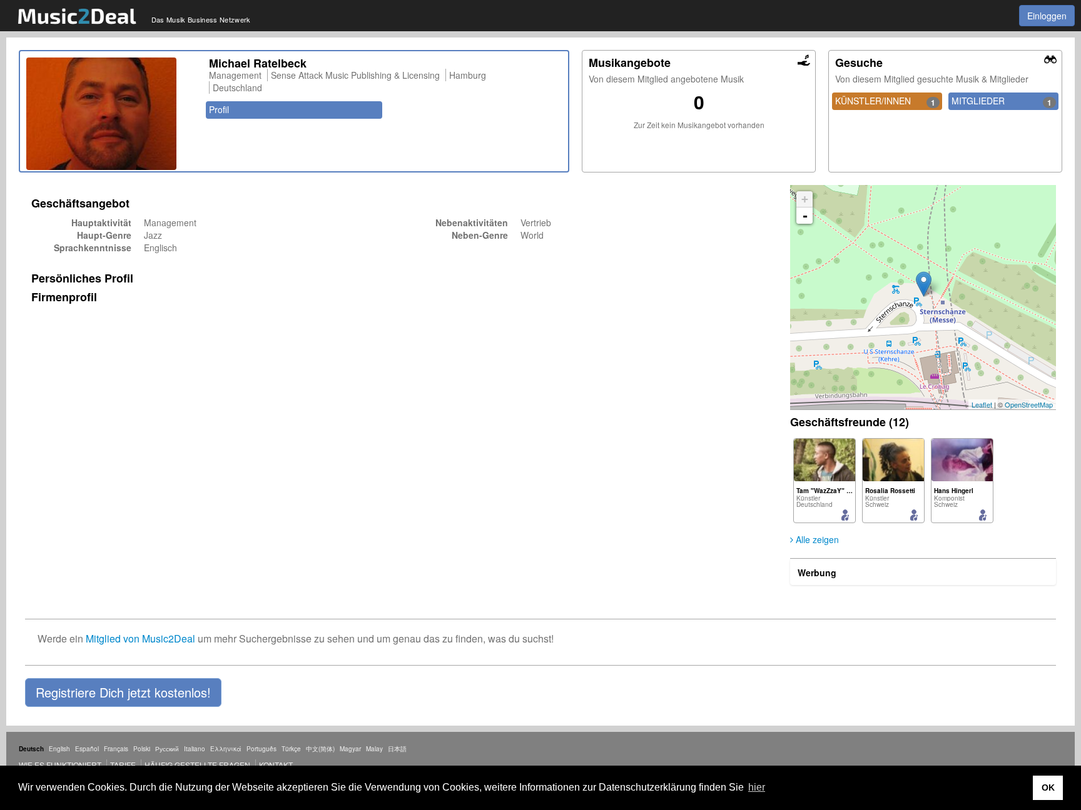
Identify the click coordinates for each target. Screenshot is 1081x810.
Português (261, 748)
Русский (167, 748)
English (59, 748)
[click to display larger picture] (111, 114)
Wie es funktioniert (60, 764)
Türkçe (291, 748)
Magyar (350, 748)
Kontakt (276, 764)
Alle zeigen (816, 539)
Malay (374, 748)
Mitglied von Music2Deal (140, 638)
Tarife (124, 764)
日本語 (397, 748)
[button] (123, 692)
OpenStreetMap (1029, 404)
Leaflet (982, 404)
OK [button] (1048, 787)
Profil (219, 109)
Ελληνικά (225, 748)
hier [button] (756, 787)
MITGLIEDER (1002, 101)
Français (116, 748)
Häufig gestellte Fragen (197, 764)
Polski (141, 748)
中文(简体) (320, 748)
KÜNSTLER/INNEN (885, 101)
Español (87, 748)
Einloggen (1047, 15)
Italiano (194, 748)
